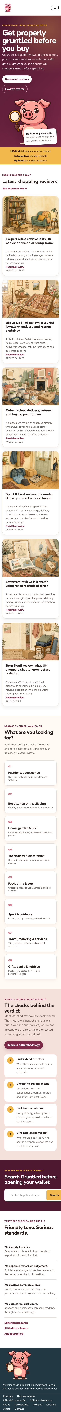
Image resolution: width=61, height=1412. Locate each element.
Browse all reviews (17, 79)
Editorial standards (16, 1322)
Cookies (51, 1404)
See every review (14, 188)
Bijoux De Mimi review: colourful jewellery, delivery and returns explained (30, 327)
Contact (19, 1408)
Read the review (15, 267)
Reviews (8, 1396)
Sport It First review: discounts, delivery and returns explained (29, 496)
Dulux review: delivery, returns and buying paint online (29, 412)
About (6, 1404)
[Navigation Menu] (55, 7)
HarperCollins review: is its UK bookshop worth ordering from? (29, 241)
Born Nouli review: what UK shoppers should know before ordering (28, 669)
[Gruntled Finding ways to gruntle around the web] (7, 7)
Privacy (37, 1404)
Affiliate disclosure (16, 1328)
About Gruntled (13, 1333)
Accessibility (21, 1404)
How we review (14, 89)
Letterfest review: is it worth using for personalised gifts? (27, 584)
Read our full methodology (23, 1045)
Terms (6, 1408)
